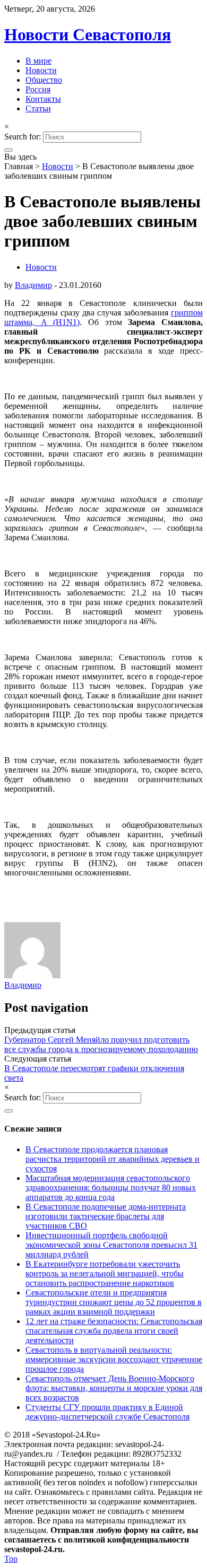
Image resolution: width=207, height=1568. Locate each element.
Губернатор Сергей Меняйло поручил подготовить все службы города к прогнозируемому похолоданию (101, 1044)
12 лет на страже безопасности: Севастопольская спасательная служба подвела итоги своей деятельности (113, 1331)
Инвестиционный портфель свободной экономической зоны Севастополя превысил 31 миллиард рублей (111, 1245)
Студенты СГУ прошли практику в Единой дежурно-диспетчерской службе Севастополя (107, 1412)
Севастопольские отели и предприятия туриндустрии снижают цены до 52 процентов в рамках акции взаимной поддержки (113, 1302)
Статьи (38, 108)
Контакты (43, 98)
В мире (38, 60)
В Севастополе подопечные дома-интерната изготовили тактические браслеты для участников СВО (105, 1216)
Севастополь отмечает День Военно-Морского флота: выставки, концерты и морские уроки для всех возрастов (113, 1388)
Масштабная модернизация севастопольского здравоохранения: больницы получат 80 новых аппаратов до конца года (110, 1187)
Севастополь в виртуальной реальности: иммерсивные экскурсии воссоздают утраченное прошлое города (113, 1359)
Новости (41, 70)
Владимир (33, 285)
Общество (43, 79)
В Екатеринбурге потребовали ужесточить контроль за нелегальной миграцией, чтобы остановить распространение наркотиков (104, 1273)
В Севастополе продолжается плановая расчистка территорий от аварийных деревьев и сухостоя (112, 1159)
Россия (37, 89)
